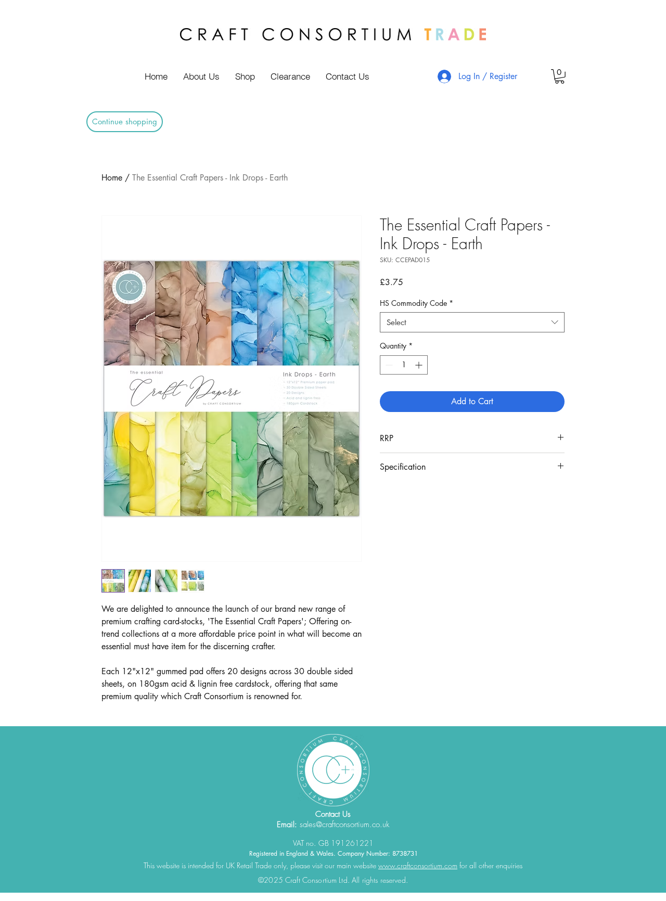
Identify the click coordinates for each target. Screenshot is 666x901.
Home (111, 177)
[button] (559, 76)
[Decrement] (387, 365)
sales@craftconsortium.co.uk (344, 824)
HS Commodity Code (416, 303)
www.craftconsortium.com (417, 865)
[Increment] (419, 365)
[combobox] (472, 322)
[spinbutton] (403, 365)
